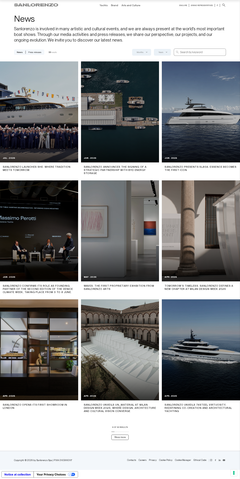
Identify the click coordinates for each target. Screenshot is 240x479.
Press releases (34, 52)
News (20, 52)
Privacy (153, 460)
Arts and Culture (131, 5)
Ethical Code (200, 460)
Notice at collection (17, 474)
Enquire (183, 5)
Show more (120, 437)
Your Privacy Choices (51, 474)
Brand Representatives (202, 5)
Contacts (131, 460)
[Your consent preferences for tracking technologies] (234, 472)
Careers (142, 460)
